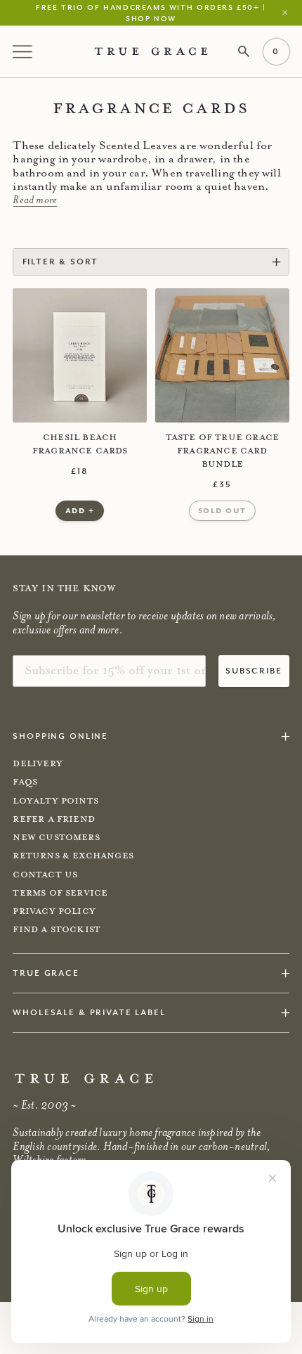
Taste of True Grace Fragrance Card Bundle (223, 451)
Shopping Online (60, 735)
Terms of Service (60, 892)
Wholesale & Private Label (89, 1012)
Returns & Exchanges (73, 855)
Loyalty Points (55, 800)
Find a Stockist (56, 929)
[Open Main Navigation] (24, 51)
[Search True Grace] (244, 52)
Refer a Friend (54, 819)
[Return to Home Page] (84, 1078)
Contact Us (45, 874)
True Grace (46, 972)
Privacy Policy (54, 911)
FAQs (25, 781)
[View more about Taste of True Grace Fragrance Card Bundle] (222, 355)
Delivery (37, 763)
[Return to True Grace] (151, 51)
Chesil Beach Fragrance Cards (80, 444)
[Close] (288, 12)
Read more (35, 200)
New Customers (56, 837)
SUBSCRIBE (253, 670)
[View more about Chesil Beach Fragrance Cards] (80, 355)
